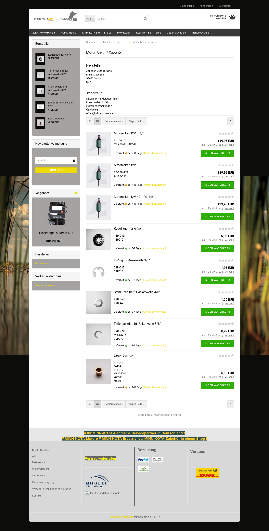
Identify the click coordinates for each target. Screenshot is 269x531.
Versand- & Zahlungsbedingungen (51, 488)
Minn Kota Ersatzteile (96, 32)
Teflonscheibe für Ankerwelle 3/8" (137, 324)
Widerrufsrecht (40, 468)
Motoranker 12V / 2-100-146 (134, 197)
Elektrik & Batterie (148, 32)
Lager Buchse (123, 355)
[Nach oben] (11, 525)
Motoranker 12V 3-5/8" (130, 165)
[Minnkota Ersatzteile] (55, 17)
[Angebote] (75, 193)
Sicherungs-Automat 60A (56, 233)
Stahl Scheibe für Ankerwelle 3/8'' (137, 292)
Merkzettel (225, 6)
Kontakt (36, 495)
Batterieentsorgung (43, 482)
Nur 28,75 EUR (56, 241)
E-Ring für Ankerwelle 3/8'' (132, 260)
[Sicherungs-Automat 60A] (56, 213)
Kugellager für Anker (128, 228)
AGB (34, 456)
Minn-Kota (41, 263)
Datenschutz (39, 462)
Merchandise (200, 32)
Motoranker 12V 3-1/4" (130, 133)
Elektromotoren (43, 32)
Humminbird (68, 32)
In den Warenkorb (217, 153)
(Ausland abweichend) (155, 153)
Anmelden (56, 170)
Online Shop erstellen (121, 516)
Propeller (123, 32)
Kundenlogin (206, 6)
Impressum (38, 475)
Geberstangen (176, 32)
